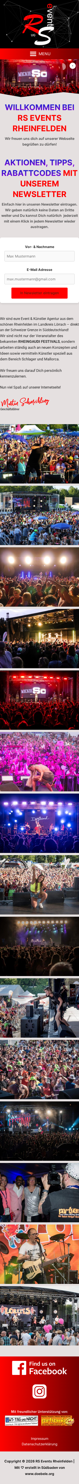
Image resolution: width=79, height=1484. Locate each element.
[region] (39, 78)
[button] (44, 53)
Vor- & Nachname (39, 247)
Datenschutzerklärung (39, 1444)
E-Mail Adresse (39, 270)
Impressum (39, 1439)
